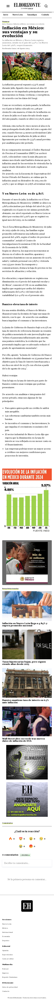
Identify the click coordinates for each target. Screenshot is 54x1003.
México (5, 928)
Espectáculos (7, 955)
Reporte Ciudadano (9, 977)
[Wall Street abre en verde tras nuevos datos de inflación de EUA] (27, 721)
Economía (6, 936)
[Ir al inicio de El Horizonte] (27, 6)
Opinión (5, 950)
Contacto (5, 991)
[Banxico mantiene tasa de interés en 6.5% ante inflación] (27, 683)
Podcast (5, 969)
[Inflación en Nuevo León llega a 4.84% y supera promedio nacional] (27, 606)
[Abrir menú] (8, 6)
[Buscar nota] (46, 6)
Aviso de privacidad (10, 987)
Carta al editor (8, 959)
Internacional (7, 932)
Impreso (5, 973)
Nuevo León (6, 924)
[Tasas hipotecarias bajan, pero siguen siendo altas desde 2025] (27, 644)
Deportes (5, 941)
